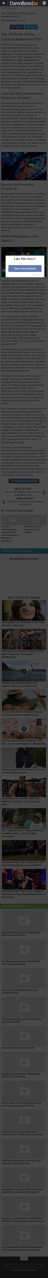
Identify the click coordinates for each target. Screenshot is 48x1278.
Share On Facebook (25, 268)
